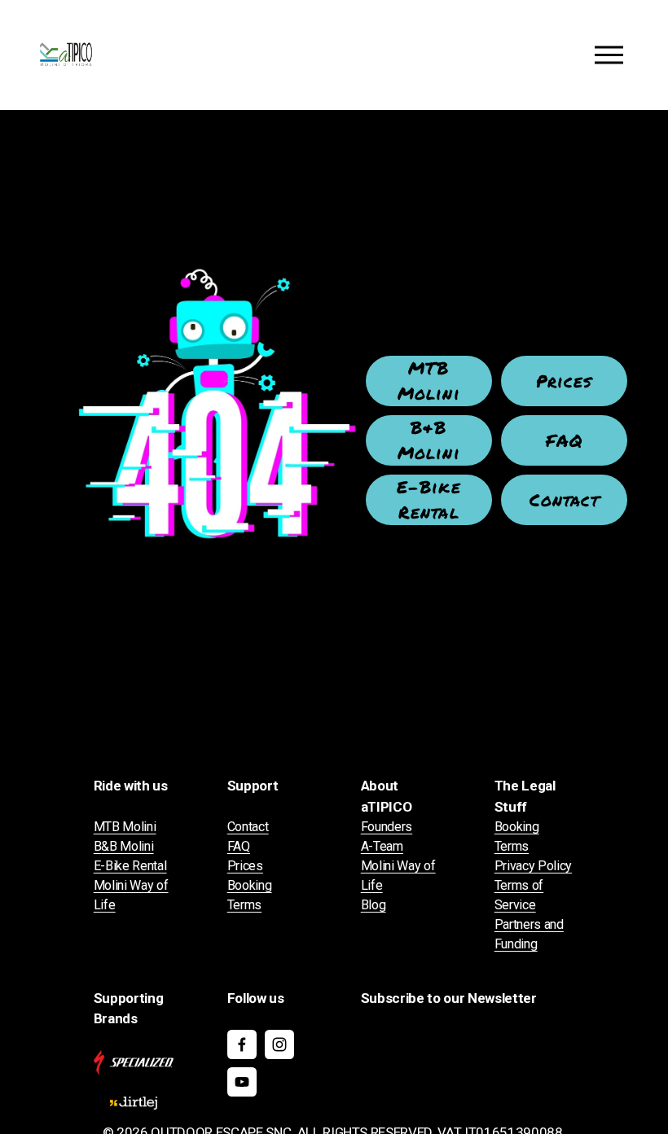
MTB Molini (428, 380)
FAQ (564, 440)
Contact (565, 500)
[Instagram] (279, 1044)
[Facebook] (242, 1044)
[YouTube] (242, 1082)
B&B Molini (428, 440)
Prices (564, 381)
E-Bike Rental (428, 499)
